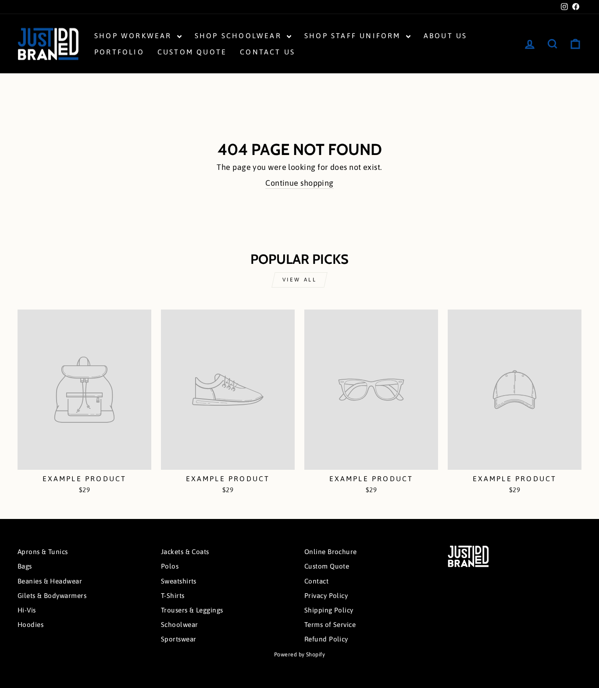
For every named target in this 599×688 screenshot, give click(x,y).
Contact (316, 581)
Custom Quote (192, 52)
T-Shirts (173, 595)
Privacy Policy (326, 595)
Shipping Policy (328, 610)
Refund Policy (326, 639)
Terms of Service (330, 624)
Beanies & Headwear (50, 581)
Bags (25, 566)
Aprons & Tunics (43, 551)
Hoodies (30, 624)
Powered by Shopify (299, 654)
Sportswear (178, 639)
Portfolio (119, 52)
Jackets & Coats (185, 551)
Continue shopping (299, 182)
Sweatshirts (178, 581)
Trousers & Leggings (192, 610)
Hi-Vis (27, 610)
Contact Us (267, 52)
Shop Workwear (134, 36)
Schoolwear (179, 624)
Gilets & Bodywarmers (52, 595)
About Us (445, 36)
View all (299, 280)
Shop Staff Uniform (354, 36)
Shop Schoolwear (240, 36)
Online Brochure (330, 551)
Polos (169, 566)
